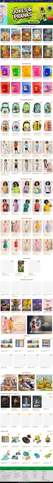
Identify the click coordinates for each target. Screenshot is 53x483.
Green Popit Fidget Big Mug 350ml (16, 78)
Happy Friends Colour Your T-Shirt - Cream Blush (8, 194)
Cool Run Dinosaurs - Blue (36, 462)
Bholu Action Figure (46, 426)
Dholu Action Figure (35, 426)
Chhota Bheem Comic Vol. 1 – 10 (5, 350)
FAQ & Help (15, 477)
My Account (35, 473)
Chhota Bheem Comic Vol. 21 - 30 (19, 367)
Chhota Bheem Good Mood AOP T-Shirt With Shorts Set (9, 173)
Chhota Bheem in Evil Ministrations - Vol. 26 (7, 294)
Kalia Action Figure (14, 408)
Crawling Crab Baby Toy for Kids (16, 446)
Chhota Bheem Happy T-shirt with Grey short (17, 173)
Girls (13, 0)
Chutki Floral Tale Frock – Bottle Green (6, 252)
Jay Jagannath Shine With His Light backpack (39, 133)
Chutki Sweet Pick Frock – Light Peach (6, 234)
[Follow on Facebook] (42, 480)
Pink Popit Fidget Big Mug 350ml (37, 78)
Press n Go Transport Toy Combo (45, 350)
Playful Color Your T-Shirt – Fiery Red (6, 212)
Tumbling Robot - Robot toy (16, 462)
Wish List (34, 475)
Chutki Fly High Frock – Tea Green (27, 252)
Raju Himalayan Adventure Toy (37, 408)
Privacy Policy (25, 478)
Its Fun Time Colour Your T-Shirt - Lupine (17, 212)
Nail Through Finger (26, 273)
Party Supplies (32, 0)
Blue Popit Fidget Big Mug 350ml (47, 78)
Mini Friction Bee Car (46, 446)
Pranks (41, 0)
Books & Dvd (26, 0)
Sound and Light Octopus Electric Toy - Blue (7, 462)
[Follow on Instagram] (45, 480)
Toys (16, 0)
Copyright (43, 474)
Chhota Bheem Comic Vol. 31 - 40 (45, 367)
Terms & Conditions (26, 477)
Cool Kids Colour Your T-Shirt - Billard (27, 212)
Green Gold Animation (32, 482)
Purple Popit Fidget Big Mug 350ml (6, 78)
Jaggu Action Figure (4, 426)
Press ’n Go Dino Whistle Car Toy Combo (6, 446)
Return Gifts (37, 0)
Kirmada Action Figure (4, 408)
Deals (16, 1)
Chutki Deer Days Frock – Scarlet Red (17, 252)
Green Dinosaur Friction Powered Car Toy (38, 446)
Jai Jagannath (12, 1)
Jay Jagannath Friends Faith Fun (26, 133)
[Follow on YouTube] (48, 480)
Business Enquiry (16, 474)
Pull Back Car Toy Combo (31, 367)
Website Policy (44, 473)
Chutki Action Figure (46, 408)
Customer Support (16, 473)
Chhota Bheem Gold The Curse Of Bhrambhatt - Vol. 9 (19, 294)
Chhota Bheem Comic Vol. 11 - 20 (32, 350)
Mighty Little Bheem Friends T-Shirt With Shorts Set (39, 173)
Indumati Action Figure (25, 408)
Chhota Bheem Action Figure (26, 426)
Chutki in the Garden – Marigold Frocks (38, 234)
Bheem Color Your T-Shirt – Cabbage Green (39, 194)
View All (49, 393)
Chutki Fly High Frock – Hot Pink (37, 252)
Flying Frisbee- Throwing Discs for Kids (27, 446)
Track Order (35, 477)
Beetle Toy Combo (3, 367)
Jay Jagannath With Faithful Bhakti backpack (7, 133)
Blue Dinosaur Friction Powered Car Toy (27, 462)
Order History (35, 474)
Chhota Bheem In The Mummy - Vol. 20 (38, 294)
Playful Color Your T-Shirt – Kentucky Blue (28, 194)
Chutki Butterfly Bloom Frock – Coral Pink (17, 234)
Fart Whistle (12, 273)
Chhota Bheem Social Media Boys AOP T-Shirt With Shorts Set (30, 173)
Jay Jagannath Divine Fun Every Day (17, 133)
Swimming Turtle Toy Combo (18, 350)
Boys (11, 0)
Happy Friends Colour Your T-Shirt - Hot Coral (39, 212)
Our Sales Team (25, 474)
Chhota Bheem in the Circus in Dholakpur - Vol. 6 (29, 294)
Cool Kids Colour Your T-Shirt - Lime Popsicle (18, 194)
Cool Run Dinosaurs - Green (47, 462)
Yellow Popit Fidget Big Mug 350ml (27, 78)
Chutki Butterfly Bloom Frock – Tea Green (28, 234)
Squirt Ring (38, 273)
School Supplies (20, 0)
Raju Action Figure (14, 426)
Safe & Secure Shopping (26, 480)
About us (24, 473)
